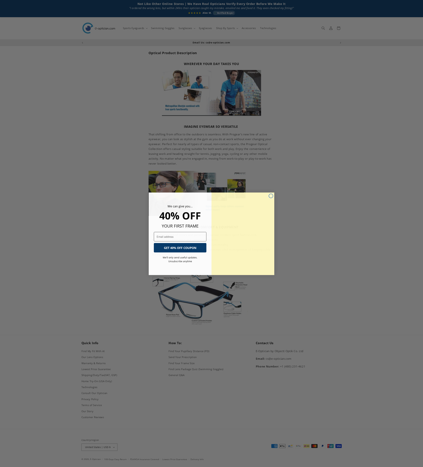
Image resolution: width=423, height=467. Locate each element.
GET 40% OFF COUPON (180, 248)
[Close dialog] (271, 196)
